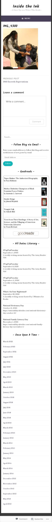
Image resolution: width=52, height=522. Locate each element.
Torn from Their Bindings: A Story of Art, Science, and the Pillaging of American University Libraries (21, 222)
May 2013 (7, 499)
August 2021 (8, 357)
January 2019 (8, 392)
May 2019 (7, 377)
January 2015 (8, 453)
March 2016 (8, 428)
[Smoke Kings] (44, 205)
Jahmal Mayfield (12, 201)
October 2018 (8, 397)
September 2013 (9, 494)
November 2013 (9, 484)
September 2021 (9, 352)
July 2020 (7, 367)
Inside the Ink (26, 6)
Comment (36, 121)
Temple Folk (9, 209)
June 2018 (7, 413)
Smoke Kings (9, 199)
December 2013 (9, 479)
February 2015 (9, 448)
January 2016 (8, 438)
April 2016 (7, 423)
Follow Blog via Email (26, 145)
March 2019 (8, 387)
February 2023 (9, 347)
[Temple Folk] (44, 216)
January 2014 (8, 473)
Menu (27, 18)
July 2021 (6, 362)
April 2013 (7, 504)
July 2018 (6, 408)
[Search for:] (26, 137)
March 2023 (8, 342)
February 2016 (9, 433)
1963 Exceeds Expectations (15, 80)
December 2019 (9, 372)
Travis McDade (11, 227)
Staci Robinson (11, 181)
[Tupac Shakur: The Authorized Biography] (44, 185)
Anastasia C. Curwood (14, 193)
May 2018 (7, 418)
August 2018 (8, 402)
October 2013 (8, 489)
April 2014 (7, 463)
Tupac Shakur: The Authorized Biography (21, 178)
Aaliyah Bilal (10, 212)
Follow (8, 163)
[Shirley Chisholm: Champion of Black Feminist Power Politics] (44, 195)
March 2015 (7, 443)
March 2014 (7, 468)
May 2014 (7, 458)
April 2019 (7, 382)
